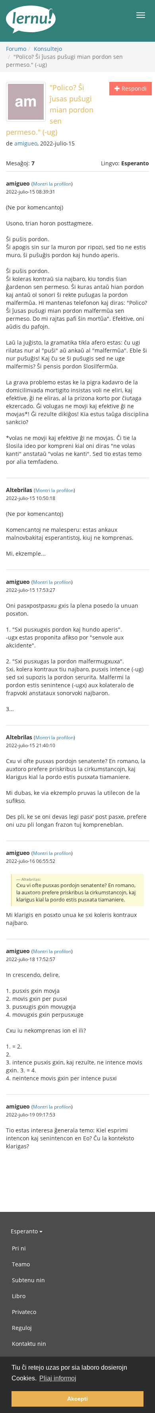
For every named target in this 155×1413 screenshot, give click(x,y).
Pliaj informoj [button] (57, 1378)
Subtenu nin (28, 1280)
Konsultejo (48, 48)
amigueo (25, 143)
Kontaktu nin (29, 1343)
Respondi (133, 88)
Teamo (21, 1264)
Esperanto (25, 1231)
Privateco (24, 1312)
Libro (18, 1296)
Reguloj (22, 1328)
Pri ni (19, 1248)
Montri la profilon (52, 183)
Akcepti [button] (77, 1399)
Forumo (16, 48)
